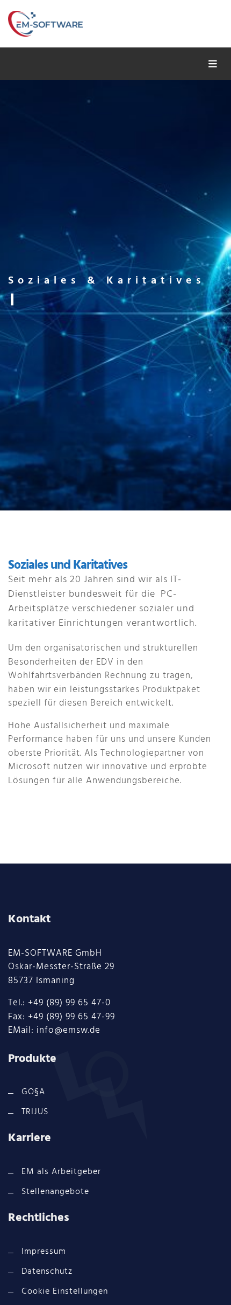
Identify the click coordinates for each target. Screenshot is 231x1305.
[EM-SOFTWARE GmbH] (45, 24)
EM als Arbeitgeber (61, 1172)
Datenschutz (47, 1272)
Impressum (43, 1252)
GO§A (33, 1092)
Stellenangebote (55, 1192)
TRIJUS (34, 1112)
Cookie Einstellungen (64, 1292)
